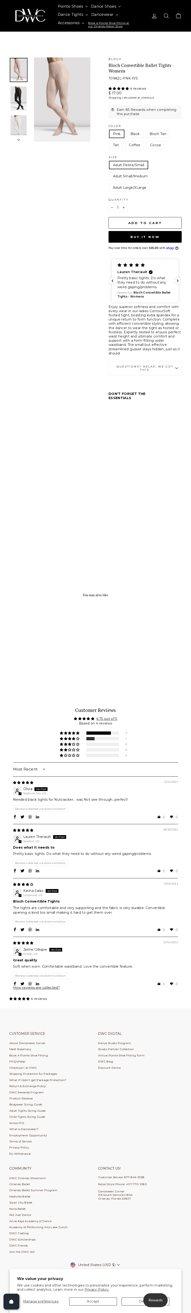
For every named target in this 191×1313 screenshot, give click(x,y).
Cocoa (155, 145)
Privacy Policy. (97, 1289)
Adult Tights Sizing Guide (27, 1110)
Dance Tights (71, 14)
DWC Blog (105, 1061)
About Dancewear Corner (27, 1043)
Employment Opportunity (28, 1135)
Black (135, 134)
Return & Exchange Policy (27, 1086)
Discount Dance (109, 1067)
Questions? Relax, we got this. (145, 368)
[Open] (11, 1302)
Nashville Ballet (20, 1196)
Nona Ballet (17, 1208)
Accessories (69, 23)
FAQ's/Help (17, 1061)
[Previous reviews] (112, 281)
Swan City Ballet (21, 1202)
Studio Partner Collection (116, 1049)
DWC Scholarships (22, 1239)
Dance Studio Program (114, 1043)
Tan (116, 145)
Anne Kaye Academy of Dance (30, 1221)
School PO (16, 1123)
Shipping (115, 97)
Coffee (134, 145)
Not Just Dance (20, 1215)
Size (113, 157)
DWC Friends (18, 1245)
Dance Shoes (104, 6)
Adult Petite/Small (128, 165)
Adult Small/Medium (130, 176)
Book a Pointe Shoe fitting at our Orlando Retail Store (108, 24)
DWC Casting (19, 1233)
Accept (93, 1301)
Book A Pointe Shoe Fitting (28, 1055)
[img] (23, 783)
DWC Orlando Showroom (27, 1178)
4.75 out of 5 (106, 719)
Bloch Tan (158, 134)
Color (115, 126)
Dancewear (103, 14)
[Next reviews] (178, 281)
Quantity (119, 199)
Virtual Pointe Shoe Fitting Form (121, 1055)
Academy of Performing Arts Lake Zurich (38, 1227)
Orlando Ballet (19, 1184)
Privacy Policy (19, 1147)
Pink (116, 134)
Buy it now (145, 237)
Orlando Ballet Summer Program (33, 1190)
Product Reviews (21, 1098)
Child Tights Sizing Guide (27, 1116)
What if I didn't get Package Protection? (37, 1080)
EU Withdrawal (20, 1153)
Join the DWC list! (22, 1251)
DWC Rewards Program (26, 1092)
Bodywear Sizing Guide (25, 1104)
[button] (119, 88)
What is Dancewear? (23, 1129)
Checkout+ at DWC (23, 1067)
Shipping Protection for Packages (33, 1073)
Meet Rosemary (20, 1049)
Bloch (115, 59)
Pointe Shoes (71, 6)
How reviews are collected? (36, 988)
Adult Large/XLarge (129, 187)
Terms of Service (20, 1141)
